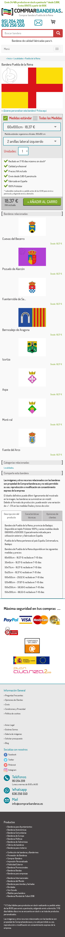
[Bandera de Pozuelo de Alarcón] (32, 257)
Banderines (33, 852)
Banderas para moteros (17, 848)
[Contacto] (38, 23)
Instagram (11, 770)
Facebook (11, 754)
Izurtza (6, 359)
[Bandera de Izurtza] (32, 347)
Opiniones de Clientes (14, 700)
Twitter (10, 759)
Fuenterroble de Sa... (14, 299)
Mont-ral (7, 420)
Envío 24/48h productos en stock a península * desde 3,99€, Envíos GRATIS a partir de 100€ (32, 4)
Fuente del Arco (11, 450)
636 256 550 (13, 25)
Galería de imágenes (13, 734)
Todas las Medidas (50, 118)
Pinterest (11, 764)
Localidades (18, 58)
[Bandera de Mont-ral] (32, 407)
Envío (7, 704)
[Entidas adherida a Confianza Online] (32, 646)
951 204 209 (13, 21)
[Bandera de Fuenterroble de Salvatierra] (32, 287)
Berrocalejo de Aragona (15, 330)
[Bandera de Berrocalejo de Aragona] (32, 317)
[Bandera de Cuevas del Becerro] (32, 227)
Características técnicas (32, 515)
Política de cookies (12, 713)
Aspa (5, 389)
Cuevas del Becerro (13, 239)
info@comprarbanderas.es (27, 804)
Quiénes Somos (11, 729)
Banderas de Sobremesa (17, 842)
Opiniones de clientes (52, 515)
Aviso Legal (9, 725)
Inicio (9, 58)
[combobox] (32, 127)
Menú (7, 49)
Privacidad (21, 709)
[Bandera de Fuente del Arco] (32, 438)
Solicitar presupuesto (14, 738)
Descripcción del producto (11, 515)
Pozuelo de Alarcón (13, 269)
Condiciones (10, 709)
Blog (7, 743)
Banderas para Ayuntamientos (19, 826)
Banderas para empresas (17, 873)
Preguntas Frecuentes (14, 695)
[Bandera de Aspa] (32, 377)
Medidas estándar (20, 118)
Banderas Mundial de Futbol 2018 (20, 896)
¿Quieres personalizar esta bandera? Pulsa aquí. (25, 110)
